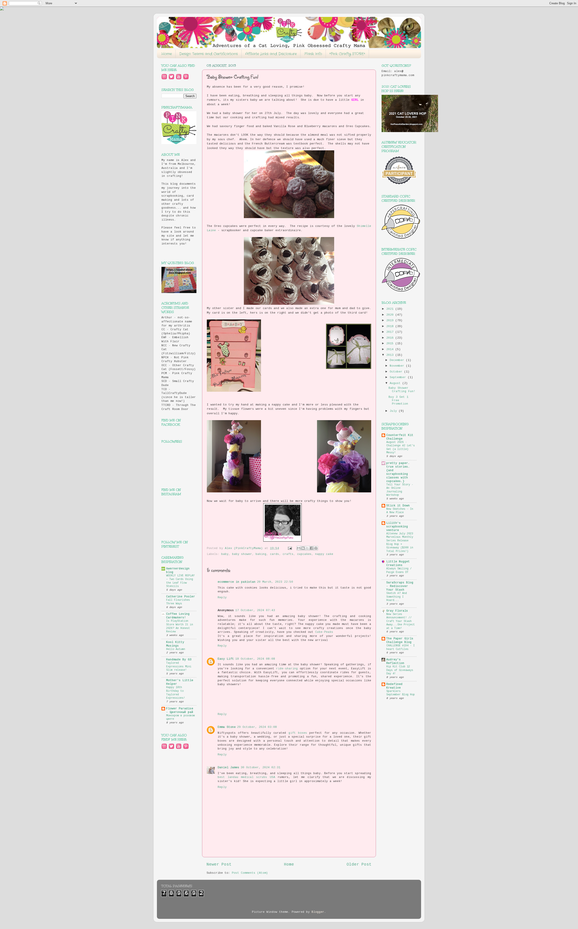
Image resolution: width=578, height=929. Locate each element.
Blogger (318, 912)
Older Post (359, 864)
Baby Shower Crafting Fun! (402, 390)
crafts (288, 554)
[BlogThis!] (303, 548)
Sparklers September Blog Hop (400, 693)
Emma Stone (227, 727)
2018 (390, 326)
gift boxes (299, 733)
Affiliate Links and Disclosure (271, 53)
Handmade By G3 (178, 659)
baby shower (242, 554)
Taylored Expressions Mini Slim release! (178, 666)
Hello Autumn (175, 649)
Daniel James (228, 767)
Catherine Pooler (180, 596)
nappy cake (324, 554)
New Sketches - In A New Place (399, 511)
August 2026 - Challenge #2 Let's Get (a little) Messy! (400, 447)
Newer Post (219, 864)
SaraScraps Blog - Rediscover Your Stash (399, 586)
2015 (390, 343)
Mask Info (313, 53)
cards (274, 554)
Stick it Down (398, 505)
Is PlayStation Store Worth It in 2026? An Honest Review (179, 626)
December (398, 360)
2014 (390, 349)
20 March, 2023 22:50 (275, 582)
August (396, 383)
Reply (222, 597)
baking (261, 554)
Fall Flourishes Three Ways (178, 601)
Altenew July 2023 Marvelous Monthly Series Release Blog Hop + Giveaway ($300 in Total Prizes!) (399, 542)
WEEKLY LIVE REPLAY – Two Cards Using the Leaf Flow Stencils (180, 581)
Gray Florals (397, 610)
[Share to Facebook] (311, 548)
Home (166, 53)
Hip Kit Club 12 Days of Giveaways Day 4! (399, 670)
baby (224, 554)
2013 (390, 355)
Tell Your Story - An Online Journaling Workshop (399, 490)
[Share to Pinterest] (316, 548)
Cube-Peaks (324, 632)
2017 (390, 332)
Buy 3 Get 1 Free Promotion (398, 400)
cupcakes (304, 554)
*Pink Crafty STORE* (347, 53)
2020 (390, 315)
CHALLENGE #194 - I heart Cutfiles (400, 647)
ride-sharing (287, 668)
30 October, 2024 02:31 (260, 767)
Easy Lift (226, 659)
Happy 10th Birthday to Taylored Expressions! (175, 693)
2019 (390, 320)
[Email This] (298, 548)
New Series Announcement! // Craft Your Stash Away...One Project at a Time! (400, 621)
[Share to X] (307, 548)
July (394, 411)
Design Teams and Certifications (208, 53)
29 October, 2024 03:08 (257, 727)
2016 (390, 338)
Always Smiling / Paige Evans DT (399, 570)
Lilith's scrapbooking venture (397, 527)
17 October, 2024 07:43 (255, 610)
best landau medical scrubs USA (246, 777)
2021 (390, 309)
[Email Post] (290, 548)
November (398, 366)
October (397, 371)
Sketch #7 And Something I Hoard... (396, 597)
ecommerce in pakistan (237, 582)
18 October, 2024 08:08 (255, 659)
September (399, 377)
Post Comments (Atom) (250, 873)
